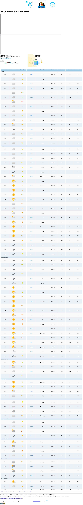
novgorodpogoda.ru (4, 498)
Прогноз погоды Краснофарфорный (15, 498)
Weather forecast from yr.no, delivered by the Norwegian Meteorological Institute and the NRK (16, 491)
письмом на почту (36, 501)
